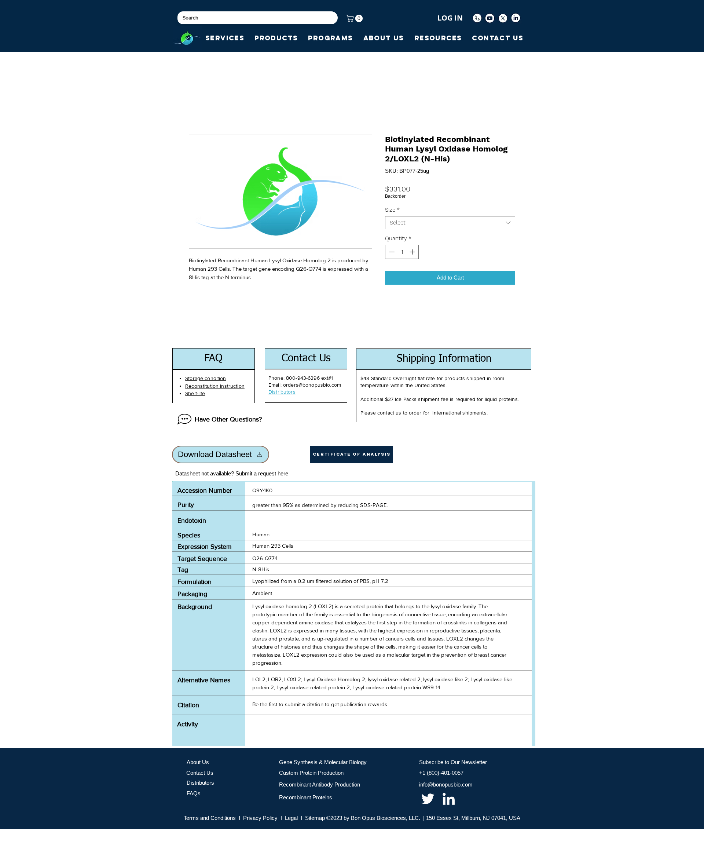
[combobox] (450, 222)
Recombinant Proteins (305, 797)
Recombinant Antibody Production (319, 784)
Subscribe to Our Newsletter (453, 762)
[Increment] (413, 252)
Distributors (200, 783)
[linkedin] (448, 798)
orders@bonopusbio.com (312, 385)
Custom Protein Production (311, 773)
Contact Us (199, 773)
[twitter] (427, 798)
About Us (198, 762)
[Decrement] (391, 252)
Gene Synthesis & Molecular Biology (323, 762)
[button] (355, 18)
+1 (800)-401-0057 (441, 773)
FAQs (194, 793)
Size (392, 210)
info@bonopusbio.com (446, 784)
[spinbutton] (402, 252)
